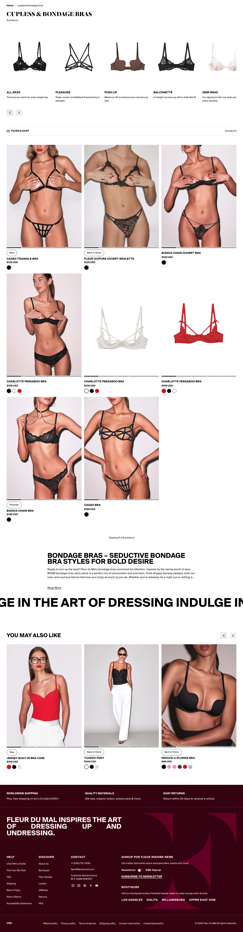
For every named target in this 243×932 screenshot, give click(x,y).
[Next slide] (19, 112)
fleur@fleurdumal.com (82, 869)
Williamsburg (173, 900)
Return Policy (13, 890)
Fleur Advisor (45, 877)
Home (10, 5)
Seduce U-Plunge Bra (178, 758)
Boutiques (44, 870)
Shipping (11, 884)
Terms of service (87, 924)
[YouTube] (97, 886)
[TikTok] (79, 886)
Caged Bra (92, 505)
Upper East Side (202, 900)
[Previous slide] (10, 112)
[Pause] (238, 603)
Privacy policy (68, 924)
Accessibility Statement (19, 904)
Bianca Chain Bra (20, 510)
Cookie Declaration (153, 924)
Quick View (44, 239)
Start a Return (14, 897)
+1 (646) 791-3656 (80, 863)
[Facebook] (91, 886)
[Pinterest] (85, 886)
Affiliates (43, 890)
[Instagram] (73, 886)
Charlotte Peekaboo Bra (27, 381)
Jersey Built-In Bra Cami (25, 758)
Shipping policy (107, 924)
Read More (54, 588)
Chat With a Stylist (16, 864)
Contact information (129, 924)
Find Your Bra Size (16, 870)
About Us (43, 864)
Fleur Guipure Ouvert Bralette (109, 258)
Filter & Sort (20, 131)
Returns (43, 897)
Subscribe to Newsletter (142, 876)
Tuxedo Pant (94, 758)
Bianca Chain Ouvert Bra (181, 253)
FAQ (9, 877)
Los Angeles (132, 900)
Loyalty (42, 884)
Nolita (152, 900)
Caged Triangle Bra (22, 258)
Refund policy (50, 924)
